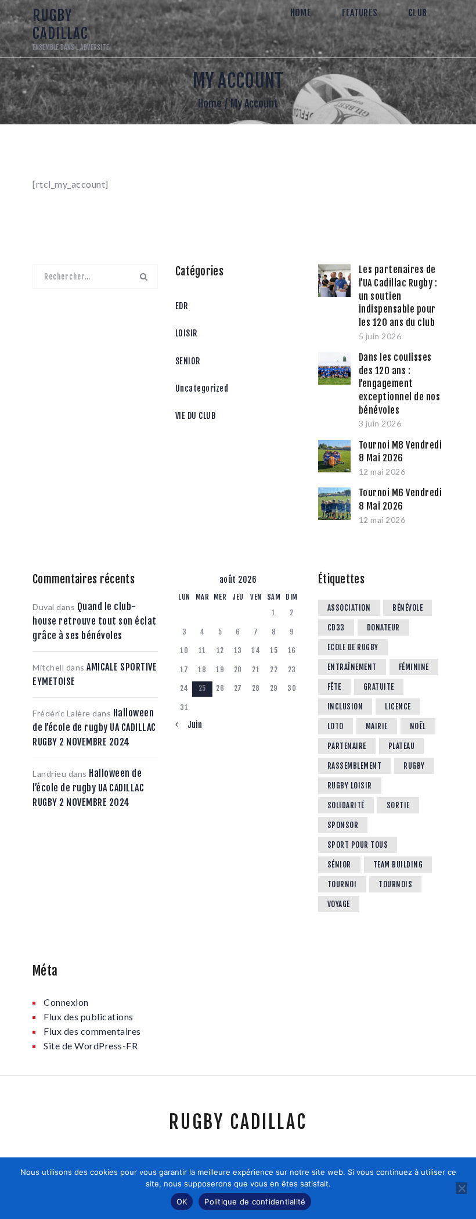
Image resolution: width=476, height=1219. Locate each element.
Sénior (339, 864)
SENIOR (187, 361)
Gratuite (378, 686)
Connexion (66, 1002)
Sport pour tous (357, 844)
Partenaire (346, 746)
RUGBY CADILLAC (238, 1122)
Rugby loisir (349, 785)
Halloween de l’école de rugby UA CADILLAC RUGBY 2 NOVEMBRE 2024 (94, 727)
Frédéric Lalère (62, 713)
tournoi (342, 884)
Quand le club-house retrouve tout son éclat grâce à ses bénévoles (95, 621)
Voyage (338, 904)
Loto (335, 726)
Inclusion (345, 706)
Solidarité (346, 805)
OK (181, 1201)
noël (418, 726)
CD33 (336, 627)
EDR (181, 306)
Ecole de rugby (352, 647)
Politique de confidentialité (254, 1201)
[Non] (461, 1188)
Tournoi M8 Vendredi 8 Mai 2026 (400, 451)
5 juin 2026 (380, 336)
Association (349, 607)
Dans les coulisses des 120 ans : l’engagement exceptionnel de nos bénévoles (400, 384)
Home (210, 103)
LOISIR (186, 333)
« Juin (191, 725)
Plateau (401, 746)
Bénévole (407, 607)
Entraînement (352, 667)
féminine (414, 667)
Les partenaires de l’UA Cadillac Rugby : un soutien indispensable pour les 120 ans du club (398, 296)
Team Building (398, 864)
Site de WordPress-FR (91, 1045)
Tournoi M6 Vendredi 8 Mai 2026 (400, 499)
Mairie (377, 726)
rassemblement (354, 765)
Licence (398, 706)
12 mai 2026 (382, 471)
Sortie (398, 805)
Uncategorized (202, 388)
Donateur (383, 627)
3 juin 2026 (380, 423)
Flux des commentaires (92, 1031)
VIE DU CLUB (195, 416)
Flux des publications (89, 1016)
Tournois (395, 884)
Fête (334, 686)
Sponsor (343, 825)
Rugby (414, 765)
